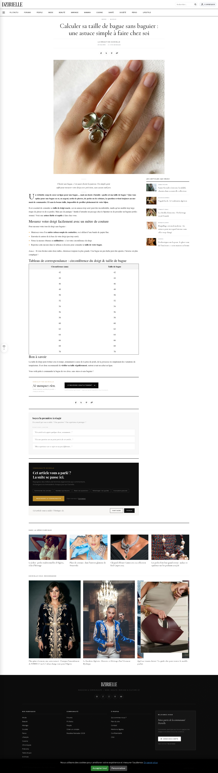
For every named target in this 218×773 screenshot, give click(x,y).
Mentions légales (117, 729)
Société (25, 729)
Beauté (24, 722)
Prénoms (25, 749)
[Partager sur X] (106, 53)
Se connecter (171, 744)
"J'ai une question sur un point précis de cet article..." (54, 439)
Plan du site (115, 722)
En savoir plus (151, 762)
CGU (112, 737)
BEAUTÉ (62, 12)
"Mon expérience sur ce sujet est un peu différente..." (53, 446)
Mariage (25, 725)
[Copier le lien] (117, 53)
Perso (24, 733)
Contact (114, 725)
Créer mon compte (170, 739)
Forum (129, 510)
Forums (69, 718)
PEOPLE (40, 12)
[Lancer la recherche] (195, 4)
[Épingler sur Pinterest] (112, 53)
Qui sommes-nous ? (119, 718)
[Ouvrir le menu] (4, 12)
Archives (25, 757)
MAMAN (87, 12)
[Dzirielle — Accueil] (109, 684)
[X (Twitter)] (103, 696)
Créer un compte (73, 729)
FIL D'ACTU (14, 12)
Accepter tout (100, 768)
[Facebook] (96, 696)
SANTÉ (111, 12)
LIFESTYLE (147, 12)
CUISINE (99, 12)
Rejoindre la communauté (48, 498)
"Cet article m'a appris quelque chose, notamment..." (53, 432)
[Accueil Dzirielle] (12, 4)
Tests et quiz (26, 753)
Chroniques (26, 745)
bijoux (113, 19)
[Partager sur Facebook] (101, 53)
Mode (24, 718)
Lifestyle (25, 737)
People (69, 725)
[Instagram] (109, 696)
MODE (50, 12)
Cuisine (25, 741)
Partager (116, 510)
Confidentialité (116, 733)
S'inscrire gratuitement (80, 385)
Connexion (209, 4)
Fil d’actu (70, 722)
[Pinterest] (115, 696)
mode (104, 19)
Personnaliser (118, 768)
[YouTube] (121, 696)
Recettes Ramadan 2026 (76, 733)
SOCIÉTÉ (123, 12)
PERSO (134, 12)
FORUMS (27, 12)
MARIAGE (74, 12)
